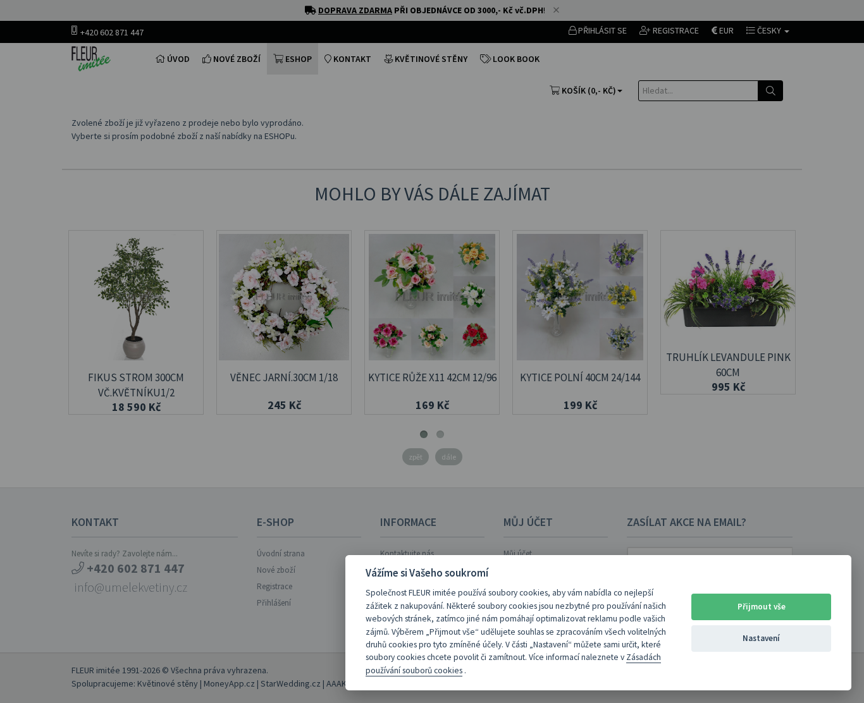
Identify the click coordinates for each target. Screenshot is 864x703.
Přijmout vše (761, 606)
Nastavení (761, 638)
